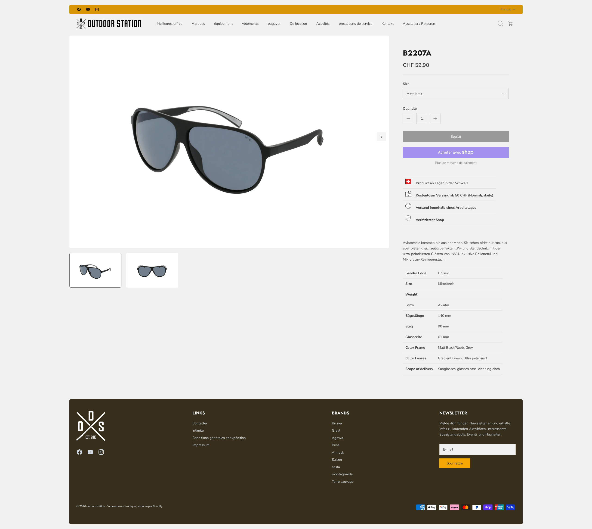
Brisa (335, 445)
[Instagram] (97, 9)
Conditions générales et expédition (219, 438)
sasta (336, 467)
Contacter (199, 423)
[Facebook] (78, 9)
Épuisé (456, 136)
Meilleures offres (169, 23)
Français (506, 9)
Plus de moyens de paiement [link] (456, 163)
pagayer (274, 23)
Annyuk (338, 452)
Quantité (410, 108)
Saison (337, 459)
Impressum (201, 445)
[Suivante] (361, 9)
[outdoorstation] (108, 24)
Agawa (337, 438)
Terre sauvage (343, 481)
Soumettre (455, 463)
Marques (198, 23)
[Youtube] (87, 9)
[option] (229, 142)
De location (298, 23)
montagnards (342, 474)
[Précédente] (230, 9)
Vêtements (250, 23)
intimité (198, 430)
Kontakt (388, 23)
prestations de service (355, 23)
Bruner (337, 423)
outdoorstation (95, 506)
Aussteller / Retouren (419, 23)
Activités (323, 23)
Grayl (336, 430)
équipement (223, 23)
